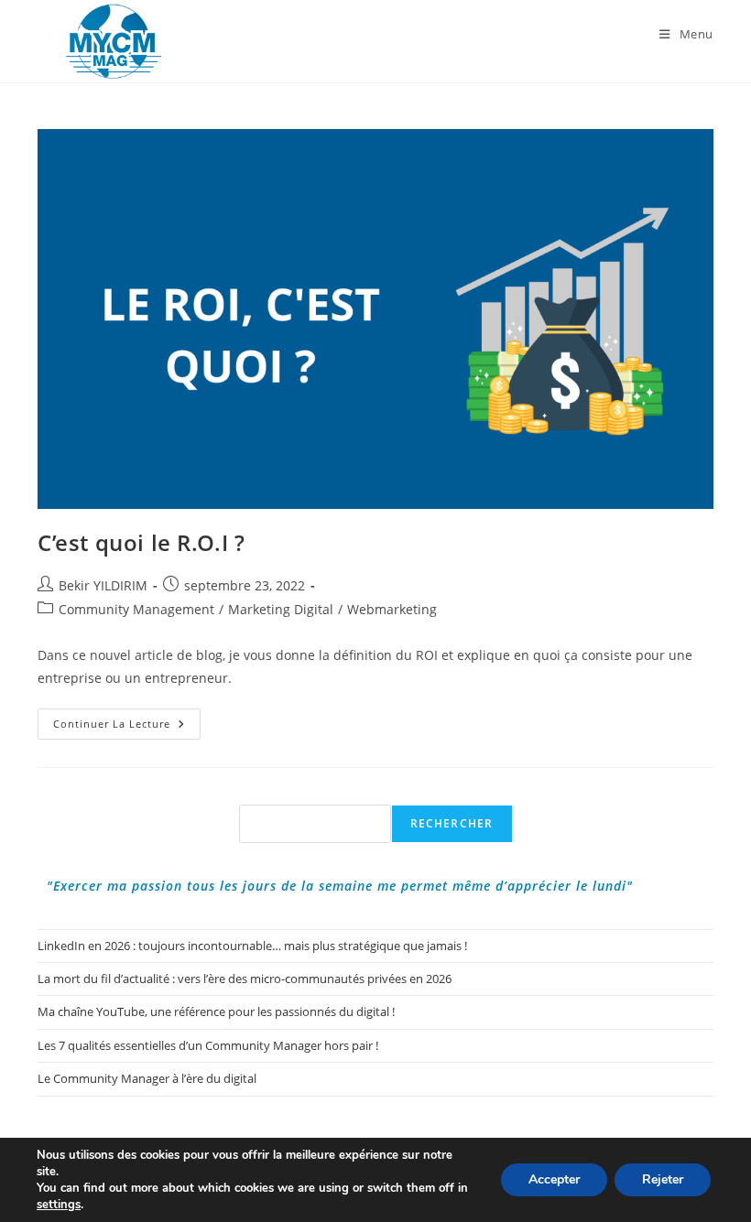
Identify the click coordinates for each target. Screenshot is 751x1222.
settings (59, 1204)
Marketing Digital (280, 609)
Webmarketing (392, 609)
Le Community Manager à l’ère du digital (147, 1078)
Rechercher (452, 823)
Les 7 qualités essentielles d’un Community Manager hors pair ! (208, 1045)
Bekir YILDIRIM (103, 585)
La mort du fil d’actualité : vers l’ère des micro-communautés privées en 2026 (245, 978)
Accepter (554, 1179)
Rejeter (662, 1179)
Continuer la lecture (127, 727)
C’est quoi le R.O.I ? (141, 542)
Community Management (136, 609)
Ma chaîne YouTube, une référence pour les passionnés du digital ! (216, 1011)
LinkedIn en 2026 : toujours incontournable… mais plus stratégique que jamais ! (252, 945)
